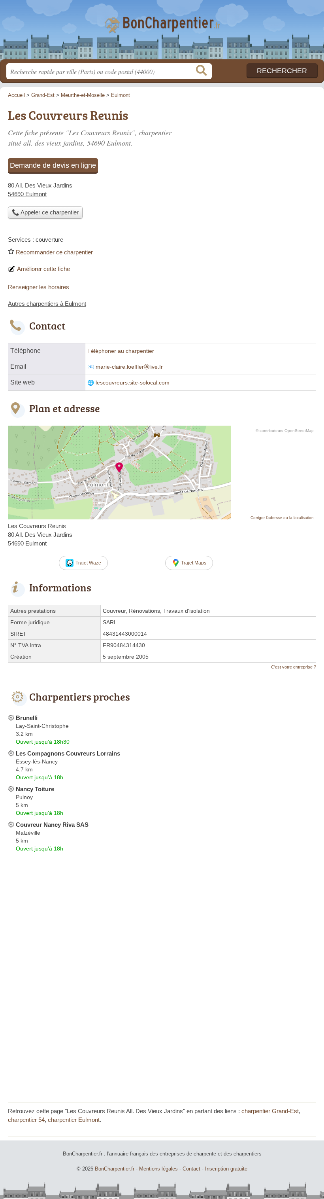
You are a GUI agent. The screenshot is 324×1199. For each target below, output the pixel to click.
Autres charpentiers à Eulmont (47, 303)
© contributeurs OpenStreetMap (285, 430)
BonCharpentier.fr (162, 32)
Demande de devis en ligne (53, 165)
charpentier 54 (26, 1119)
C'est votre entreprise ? (293, 667)
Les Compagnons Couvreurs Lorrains (68, 753)
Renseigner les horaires (38, 287)
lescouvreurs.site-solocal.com (133, 383)
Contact (191, 1169)
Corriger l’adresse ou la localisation (282, 517)
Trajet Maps (193, 563)
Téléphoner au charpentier (120, 351)
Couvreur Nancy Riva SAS (52, 824)
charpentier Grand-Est (270, 1111)
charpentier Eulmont (74, 1119)
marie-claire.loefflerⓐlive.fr (129, 367)
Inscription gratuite (226, 1169)
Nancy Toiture (35, 789)
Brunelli (27, 717)
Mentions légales (158, 1169)
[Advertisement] (162, 1039)
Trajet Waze (88, 563)
